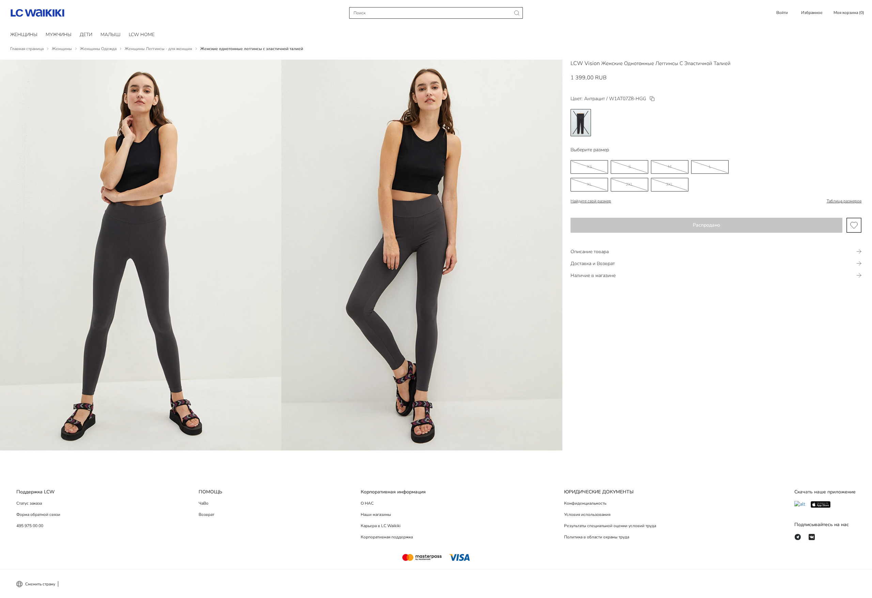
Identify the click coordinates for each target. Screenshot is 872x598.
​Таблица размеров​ (844, 201)
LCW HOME (142, 34)
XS (589, 166)
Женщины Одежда (98, 48)
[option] (581, 122)
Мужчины (59, 34)
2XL (629, 184)
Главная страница (27, 48)
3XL (669, 184)
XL (589, 184)
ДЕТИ (86, 34)
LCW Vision (585, 63)
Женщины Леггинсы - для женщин (158, 48)
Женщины (23, 34)
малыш (110, 34)
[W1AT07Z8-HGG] (652, 98)
